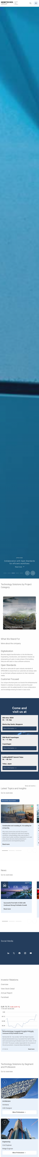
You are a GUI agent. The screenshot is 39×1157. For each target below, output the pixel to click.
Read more (18, 567)
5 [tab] (21, 574)
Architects (5, 1105)
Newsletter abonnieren (9, 800)
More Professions (18, 1112)
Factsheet (5, 997)
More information (8, 728)
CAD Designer (7, 1108)
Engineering (6, 1142)
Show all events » (30, 786)
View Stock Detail (8, 989)
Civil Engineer (7, 1145)
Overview (4, 984)
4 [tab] (17, 574)
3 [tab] (13, 574)
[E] (19, 1129)
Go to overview (7, 793)
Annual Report (6, 993)
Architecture (6, 1101)
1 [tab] (5, 574)
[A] (19, 1088)
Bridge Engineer (7, 1149)
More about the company (11, 643)
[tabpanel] (19, 289)
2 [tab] (9, 574)
